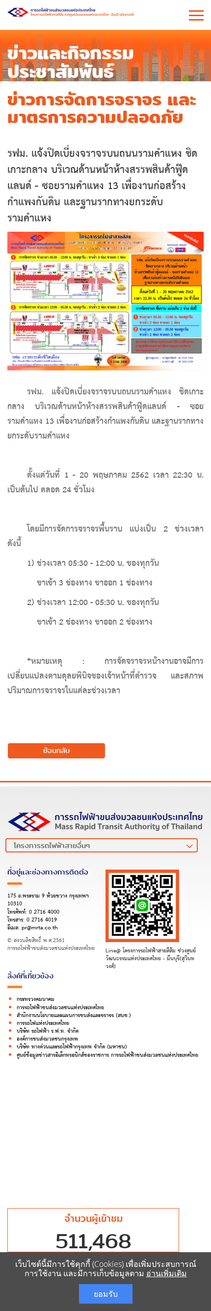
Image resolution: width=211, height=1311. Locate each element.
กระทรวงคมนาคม (35, 999)
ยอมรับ (106, 1293)
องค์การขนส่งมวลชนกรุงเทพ (47, 1039)
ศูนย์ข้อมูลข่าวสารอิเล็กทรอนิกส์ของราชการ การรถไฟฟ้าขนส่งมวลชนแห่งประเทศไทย (107, 1055)
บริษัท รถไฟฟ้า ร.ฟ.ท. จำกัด (48, 1031)
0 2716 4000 (44, 912)
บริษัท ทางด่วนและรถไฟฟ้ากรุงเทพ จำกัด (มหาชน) (72, 1047)
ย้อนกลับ (56, 750)
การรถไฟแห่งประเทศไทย (43, 1023)
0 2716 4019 (41, 920)
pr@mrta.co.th (40, 928)
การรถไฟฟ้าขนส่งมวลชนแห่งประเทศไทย (60, 1007)
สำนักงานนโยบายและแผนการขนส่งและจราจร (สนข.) (74, 1015)
